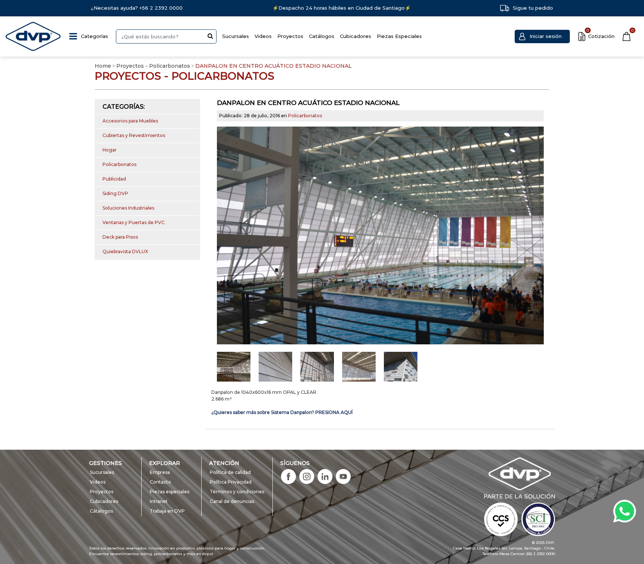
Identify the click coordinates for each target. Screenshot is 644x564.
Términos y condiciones (237, 491)
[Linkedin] (325, 476)
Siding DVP (115, 193)
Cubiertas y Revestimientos (133, 135)
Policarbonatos (119, 164)
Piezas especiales (169, 491)
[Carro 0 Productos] (626, 36)
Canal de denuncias (232, 501)
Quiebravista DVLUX (125, 251)
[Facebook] (288, 476)
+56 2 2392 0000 (161, 8)
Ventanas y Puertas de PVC (133, 222)
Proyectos (290, 36)
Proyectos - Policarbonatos (153, 66)
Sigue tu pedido (533, 8)
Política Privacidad (231, 482)
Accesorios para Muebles (130, 121)
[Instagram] (306, 476)
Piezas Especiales (399, 36)
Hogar (109, 150)
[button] (542, 36)
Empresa (160, 472)
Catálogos (321, 36)
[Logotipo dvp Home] (33, 36)
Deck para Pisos (120, 237)
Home (103, 66)
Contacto (160, 482)
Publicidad (114, 179)
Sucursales (235, 36)
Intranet (159, 501)
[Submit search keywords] (210, 36)
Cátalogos (101, 511)
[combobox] (166, 36)
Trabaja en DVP (167, 511)
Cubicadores (355, 36)
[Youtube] (343, 476)
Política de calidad (230, 472)
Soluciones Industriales (128, 208)
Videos (263, 36)
